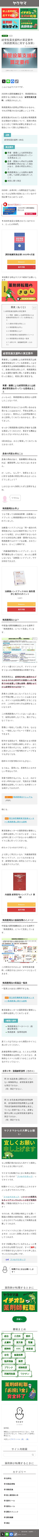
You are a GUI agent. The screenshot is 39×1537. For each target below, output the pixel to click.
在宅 (6, 1355)
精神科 (7, 1348)
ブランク (8, 1367)
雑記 (8, 1523)
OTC (18, 1348)
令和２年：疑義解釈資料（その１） (19, 343)
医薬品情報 (10, 1484)
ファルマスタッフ (25, 1176)
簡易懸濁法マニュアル (22, 797)
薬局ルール (10, 1506)
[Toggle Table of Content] (33, 308)
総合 (6, 1336)
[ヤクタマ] (19, 4)
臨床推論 (8, 1361)
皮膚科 (7, 1342)
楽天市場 (21, 267)
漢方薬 (19, 1342)
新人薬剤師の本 (12, 1495)
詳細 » (19, 1319)
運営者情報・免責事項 (27, 1531)
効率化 (8, 1478)
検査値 (29, 1348)
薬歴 (20, 1361)
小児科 (17, 1336)
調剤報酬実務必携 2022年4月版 (20, 254)
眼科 (28, 1336)
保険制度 (22, 1367)
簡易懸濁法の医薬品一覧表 (19, 338)
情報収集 (9, 1489)
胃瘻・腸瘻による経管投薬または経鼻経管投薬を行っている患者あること (20, 317)
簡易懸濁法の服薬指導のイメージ (22, 335)
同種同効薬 (9, 1374)
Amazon (21, 262)
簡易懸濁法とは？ (16, 331)
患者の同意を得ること (18, 324)
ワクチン (25, 1374)
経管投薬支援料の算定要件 (15, 311)
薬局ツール (10, 1501)
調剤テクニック (12, 1512)
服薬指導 (18, 1355)
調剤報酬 (5, 35)
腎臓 (30, 1342)
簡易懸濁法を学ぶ (16, 327)
